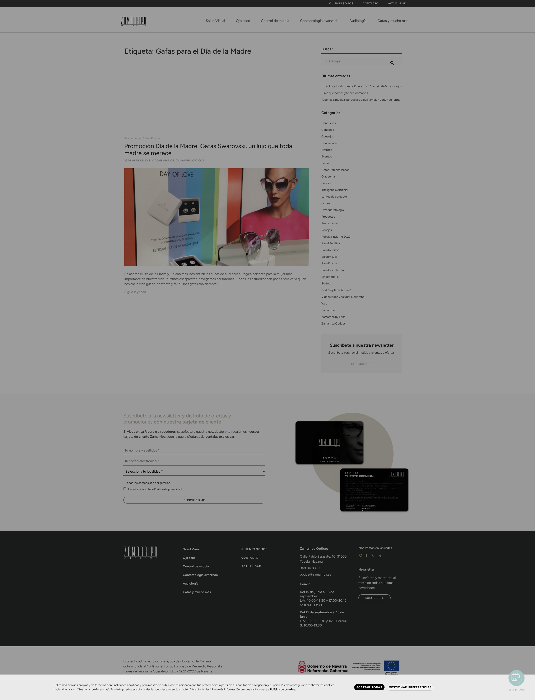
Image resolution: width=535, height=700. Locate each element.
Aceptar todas (369, 687)
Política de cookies (282, 689)
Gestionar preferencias (410, 687)
